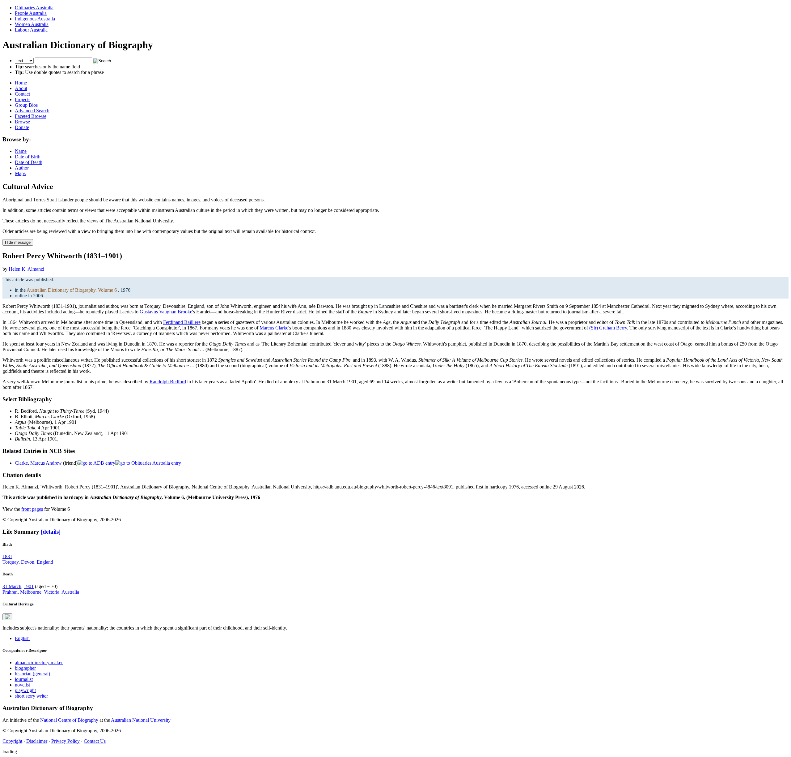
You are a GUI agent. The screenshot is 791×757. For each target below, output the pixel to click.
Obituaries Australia (34, 7)
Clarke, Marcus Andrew (38, 463)
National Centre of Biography (69, 720)
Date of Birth (27, 156)
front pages (32, 509)
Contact (22, 94)
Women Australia (32, 24)
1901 (29, 586)
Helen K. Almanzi (26, 269)
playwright (25, 690)
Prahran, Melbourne (21, 592)
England (45, 562)
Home (21, 82)
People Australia (31, 13)
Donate (22, 127)
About (21, 88)
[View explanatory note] (7, 616)
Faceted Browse (30, 116)
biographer (25, 668)
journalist (24, 679)
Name (21, 151)
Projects (22, 99)
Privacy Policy (65, 741)
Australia (70, 592)
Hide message (18, 242)
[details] (51, 531)
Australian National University (141, 720)
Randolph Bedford (168, 381)
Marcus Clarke (274, 327)
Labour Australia (31, 29)
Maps (20, 173)
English (22, 638)
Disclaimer (36, 741)
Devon (27, 562)
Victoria (51, 592)
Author (22, 167)
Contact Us (95, 741)
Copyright (12, 741)
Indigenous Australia (35, 18)
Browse (22, 121)
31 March (11, 586)
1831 (7, 556)
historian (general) (32, 673)
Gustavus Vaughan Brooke (166, 311)
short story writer (31, 696)
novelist (22, 684)
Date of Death (28, 162)
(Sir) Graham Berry (608, 327)
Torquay (10, 562)
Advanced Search (32, 110)
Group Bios (26, 105)
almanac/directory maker (39, 662)
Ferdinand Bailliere (182, 322)
